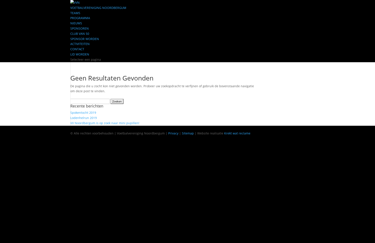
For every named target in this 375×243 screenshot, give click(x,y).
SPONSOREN (79, 28)
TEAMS (75, 13)
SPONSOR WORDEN (84, 39)
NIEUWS (76, 23)
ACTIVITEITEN (80, 44)
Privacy (173, 133)
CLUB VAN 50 (79, 34)
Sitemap (188, 133)
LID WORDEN (79, 54)
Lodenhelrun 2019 (83, 118)
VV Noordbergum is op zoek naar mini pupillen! (104, 123)
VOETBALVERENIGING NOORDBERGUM (98, 8)
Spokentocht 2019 (83, 113)
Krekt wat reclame (237, 133)
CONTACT (77, 49)
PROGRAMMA (80, 18)
